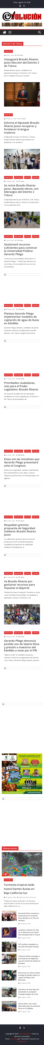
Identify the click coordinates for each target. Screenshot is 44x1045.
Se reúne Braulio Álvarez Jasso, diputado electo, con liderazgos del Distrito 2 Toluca (21, 190)
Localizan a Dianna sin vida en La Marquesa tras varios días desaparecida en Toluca (29, 932)
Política (27, 177)
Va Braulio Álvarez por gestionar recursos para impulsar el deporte (19, 584)
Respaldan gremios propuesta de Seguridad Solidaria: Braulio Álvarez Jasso (20, 529)
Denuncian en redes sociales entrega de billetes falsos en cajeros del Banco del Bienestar (29, 976)
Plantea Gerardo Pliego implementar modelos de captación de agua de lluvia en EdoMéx (21, 318)
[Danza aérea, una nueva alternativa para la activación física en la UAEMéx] (9, 1007)
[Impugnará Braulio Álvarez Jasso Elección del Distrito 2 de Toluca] (22, 94)
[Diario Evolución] (4, 32)
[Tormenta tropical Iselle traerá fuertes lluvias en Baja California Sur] (22, 864)
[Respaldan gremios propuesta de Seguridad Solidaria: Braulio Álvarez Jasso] (22, 559)
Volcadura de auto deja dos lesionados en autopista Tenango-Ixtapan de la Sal (28, 991)
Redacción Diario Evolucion (27, 897)
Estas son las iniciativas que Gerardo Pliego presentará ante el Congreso (21, 462)
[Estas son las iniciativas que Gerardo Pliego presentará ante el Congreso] (22, 497)
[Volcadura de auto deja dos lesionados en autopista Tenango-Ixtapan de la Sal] (9, 993)
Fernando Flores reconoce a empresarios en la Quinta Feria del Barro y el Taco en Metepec (28, 917)
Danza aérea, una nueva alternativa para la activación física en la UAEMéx (29, 1006)
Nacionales (18, 177)
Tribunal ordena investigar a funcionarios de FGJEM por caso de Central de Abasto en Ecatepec (29, 959)
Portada (35, 177)
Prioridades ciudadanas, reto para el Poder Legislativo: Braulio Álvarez (21, 386)
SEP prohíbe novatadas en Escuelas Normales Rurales (28, 945)
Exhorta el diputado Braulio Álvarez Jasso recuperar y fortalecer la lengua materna (21, 127)
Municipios (8, 51)
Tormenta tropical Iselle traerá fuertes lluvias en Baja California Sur (19, 889)
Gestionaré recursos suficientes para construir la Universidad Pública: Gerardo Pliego (20, 249)
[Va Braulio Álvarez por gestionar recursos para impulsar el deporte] (22, 614)
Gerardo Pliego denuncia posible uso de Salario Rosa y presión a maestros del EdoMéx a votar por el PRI (21, 645)
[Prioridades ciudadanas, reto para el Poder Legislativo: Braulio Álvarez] (22, 424)
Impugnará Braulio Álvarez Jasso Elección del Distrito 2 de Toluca (21, 62)
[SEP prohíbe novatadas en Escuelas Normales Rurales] (9, 947)
